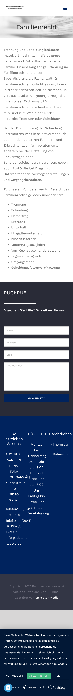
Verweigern (15, 675)
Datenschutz (59, 454)
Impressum (59, 444)
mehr (60, 675)
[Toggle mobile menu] (65, 10)
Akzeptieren (38, 675)
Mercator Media (46, 597)
